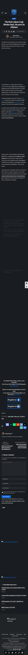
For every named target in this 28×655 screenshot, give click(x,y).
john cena (16, 416)
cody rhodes (11, 416)
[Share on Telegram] (15, 652)
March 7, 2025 (6, 272)
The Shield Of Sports (17, 646)
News (14, 18)
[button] (3, 13)
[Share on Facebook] (7, 31)
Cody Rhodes (17, 102)
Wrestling (15, 112)
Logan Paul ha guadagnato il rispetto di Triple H (14, 595)
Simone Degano (16, 35)
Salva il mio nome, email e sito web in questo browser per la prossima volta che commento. (14, 492)
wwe (3, 418)
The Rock (22, 416)
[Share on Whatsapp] (9, 652)
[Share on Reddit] (12, 652)
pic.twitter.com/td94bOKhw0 (11, 235)
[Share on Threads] (24, 424)
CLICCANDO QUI (14, 386)
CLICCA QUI (17, 394)
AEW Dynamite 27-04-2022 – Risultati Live (12, 601)
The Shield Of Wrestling (7, 646)
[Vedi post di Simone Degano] (7, 36)
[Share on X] (9, 31)
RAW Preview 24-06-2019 (8, 607)
